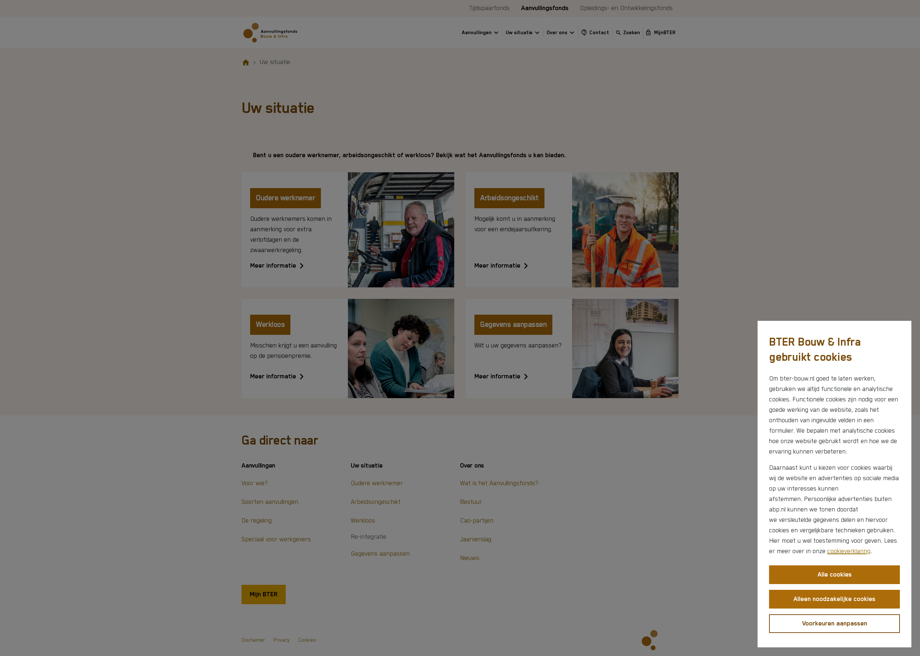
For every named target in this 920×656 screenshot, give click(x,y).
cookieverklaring (848, 551)
